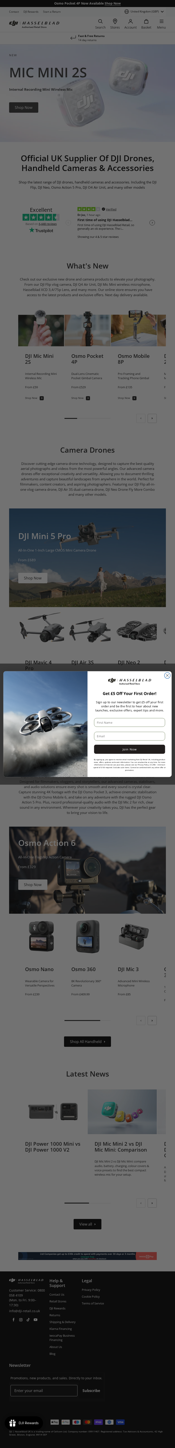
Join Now (130, 749)
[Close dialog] (167, 675)
